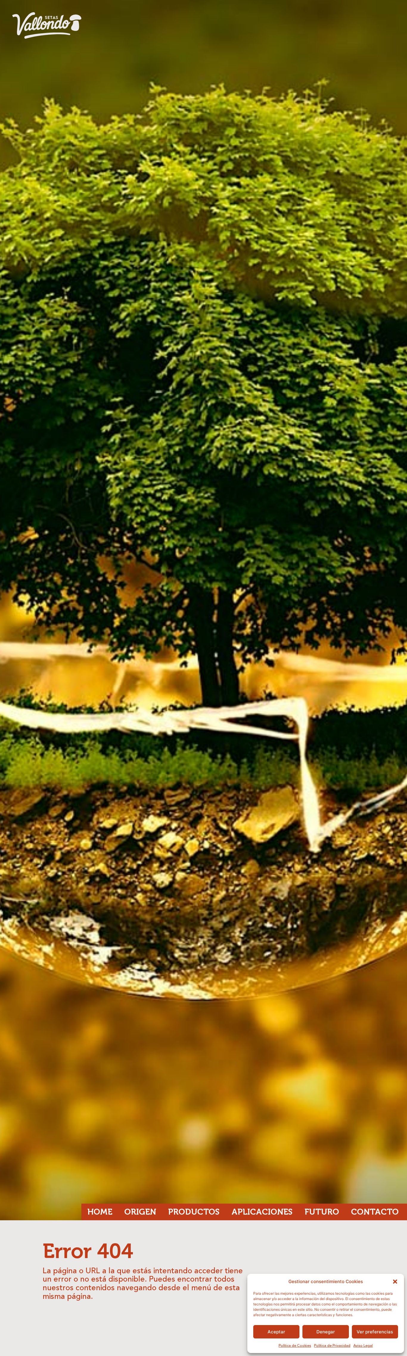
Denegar (325, 1332)
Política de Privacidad (332, 1346)
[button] (395, 1282)
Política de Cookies (295, 1346)
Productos (194, 1212)
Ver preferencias (375, 1332)
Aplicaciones (262, 1212)
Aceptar (276, 1332)
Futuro (322, 1212)
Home (99, 1212)
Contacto (375, 1212)
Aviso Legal (363, 1346)
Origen (140, 1212)
